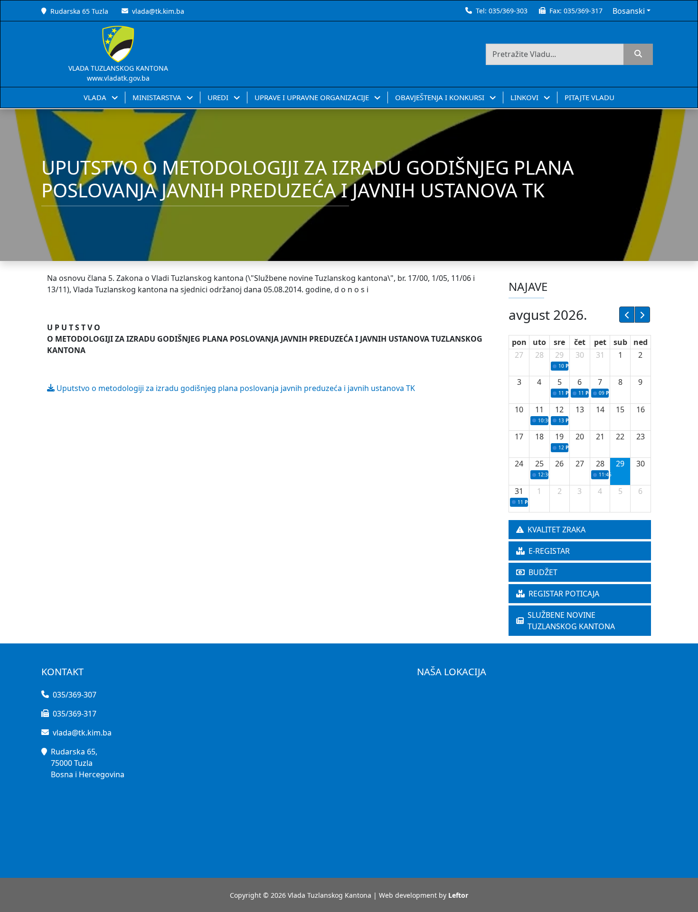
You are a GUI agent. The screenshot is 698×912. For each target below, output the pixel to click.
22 (620, 436)
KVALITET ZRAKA (556, 529)
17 (519, 436)
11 (539, 409)
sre (559, 342)
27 (519, 355)
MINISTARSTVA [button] (157, 97)
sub (620, 342)
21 (600, 436)
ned (640, 342)
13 (579, 409)
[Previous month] (626, 315)
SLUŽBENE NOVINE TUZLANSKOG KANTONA (571, 621)
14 (600, 409)
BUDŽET (542, 572)
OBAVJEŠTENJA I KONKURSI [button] (440, 97)
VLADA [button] (96, 97)
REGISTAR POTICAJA (563, 593)
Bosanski (629, 11)
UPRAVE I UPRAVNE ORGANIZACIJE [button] (313, 97)
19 (559, 436)
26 (559, 463)
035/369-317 (583, 10)
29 (559, 355)
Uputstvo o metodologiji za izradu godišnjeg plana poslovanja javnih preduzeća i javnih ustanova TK (235, 388)
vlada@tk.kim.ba (158, 11)
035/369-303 (508, 10)
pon (519, 342)
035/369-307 (74, 694)
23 (640, 436)
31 (600, 355)
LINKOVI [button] (525, 97)
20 (579, 436)
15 (620, 409)
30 (579, 355)
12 (559, 409)
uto (539, 342)
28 (539, 355)
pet (600, 342)
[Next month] (642, 315)
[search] (638, 54)
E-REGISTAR (549, 551)
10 (519, 409)
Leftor (458, 895)
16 (640, 409)
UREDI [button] (219, 97)
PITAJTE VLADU (589, 97)
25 (539, 463)
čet (579, 342)
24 (519, 463)
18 (539, 436)
